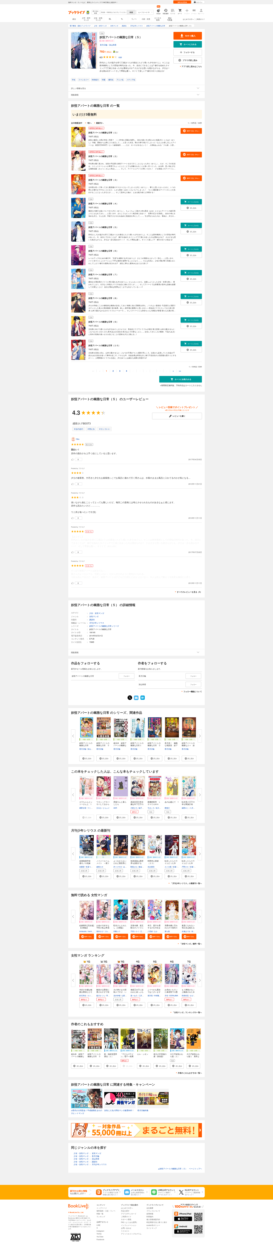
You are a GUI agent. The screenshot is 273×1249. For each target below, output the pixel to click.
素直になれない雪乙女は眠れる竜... (188, 927)
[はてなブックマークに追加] (142, 699)
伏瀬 (174, 866)
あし (125, 866)
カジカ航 (168, 866)
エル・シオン (142, 1054)
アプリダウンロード (128, 1213)
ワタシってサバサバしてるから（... (102, 804)
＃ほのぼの (78, 429)
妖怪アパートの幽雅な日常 (85, 744)
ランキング (101, 1216)
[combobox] (114, 12)
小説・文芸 (146, 19)
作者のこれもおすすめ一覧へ (190, 1072)
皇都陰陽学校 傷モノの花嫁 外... (85, 863)
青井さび (99, 931)
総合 (74, 19)
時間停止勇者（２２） (153, 861)
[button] (86, 758)
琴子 (108, 995)
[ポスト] (130, 697)
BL (110, 19)
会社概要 (149, 1208)
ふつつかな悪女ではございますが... (154, 992)
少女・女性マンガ (98, 19)
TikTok (99, 1233)
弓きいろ (151, 808)
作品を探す (125, 1211)
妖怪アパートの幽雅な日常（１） (103, 132)
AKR (115, 808)
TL (122, 19)
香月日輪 (103, 44)
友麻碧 (81, 866)
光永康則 (151, 866)
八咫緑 (150, 931)
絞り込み (95, 12)
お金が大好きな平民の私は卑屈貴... (102, 927)
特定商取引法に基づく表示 (156, 1222)
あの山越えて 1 (172, 802)
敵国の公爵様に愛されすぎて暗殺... (102, 992)
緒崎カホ (99, 866)
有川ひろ (159, 808)
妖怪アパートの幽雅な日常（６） (103, 250)
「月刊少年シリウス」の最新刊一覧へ (186, 883)
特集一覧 (100, 1213)
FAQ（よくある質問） (129, 1222)
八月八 (192, 808)
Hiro (77, 439)
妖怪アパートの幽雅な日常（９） (103, 321)
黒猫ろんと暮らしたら (119, 803)
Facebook (100, 1239)
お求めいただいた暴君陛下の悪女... (171, 992)
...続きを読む (111, 546)
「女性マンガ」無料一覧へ (191, 943)
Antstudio (83, 931)
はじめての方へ (188, 19)
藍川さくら (100, 995)
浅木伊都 (116, 995)
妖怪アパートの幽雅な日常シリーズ (104, 626)
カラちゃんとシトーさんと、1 (85, 803)
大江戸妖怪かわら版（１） (176, 1055)
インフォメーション (128, 1225)
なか (155, 931)
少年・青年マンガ (86, 19)
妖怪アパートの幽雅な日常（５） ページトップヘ (180, 1168)
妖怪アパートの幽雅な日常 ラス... (102, 745)
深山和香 (112, 44)
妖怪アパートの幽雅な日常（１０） (104, 345)
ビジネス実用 (157, 19)
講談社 (92, 619)
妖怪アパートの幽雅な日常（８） (103, 298)
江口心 (99, 808)
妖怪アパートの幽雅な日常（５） (103, 227)
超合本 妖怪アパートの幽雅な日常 (77, 1056)
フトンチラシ (92, 808)
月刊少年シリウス (96, 622)
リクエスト (125, 1231)
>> (180, 371)
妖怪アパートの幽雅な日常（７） (103, 274)
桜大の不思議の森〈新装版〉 (160, 1055)
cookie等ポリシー (153, 1225)
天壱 (166, 995)
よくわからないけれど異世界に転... (119, 863)
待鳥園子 (195, 931)
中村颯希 (157, 995)
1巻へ (89, 123)
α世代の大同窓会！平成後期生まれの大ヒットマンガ (86, 1112)
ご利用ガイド (200, 19)
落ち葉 (167, 931)
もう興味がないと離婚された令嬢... (188, 992)
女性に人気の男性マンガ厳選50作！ (119, 1110)
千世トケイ (135, 931)
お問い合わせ (126, 1228)
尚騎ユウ (116, 931)
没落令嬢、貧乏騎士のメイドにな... (137, 927)
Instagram (100, 1231)
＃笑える (91, 429)
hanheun (91, 931)
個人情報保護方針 (153, 1219)
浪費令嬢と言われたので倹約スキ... (171, 927)
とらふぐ (106, 808)
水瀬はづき (186, 931)
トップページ (102, 1208)
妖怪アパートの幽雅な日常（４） (103, 203)
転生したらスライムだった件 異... (188, 863)
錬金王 (141, 866)
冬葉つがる (90, 866)
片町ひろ (134, 808)
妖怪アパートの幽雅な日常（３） (103, 179)
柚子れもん (143, 808)
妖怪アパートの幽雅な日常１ (137, 744)
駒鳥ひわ (134, 866)
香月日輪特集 (142, 1110)
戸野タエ (185, 866)
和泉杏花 (185, 995)
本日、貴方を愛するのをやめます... (154, 927)
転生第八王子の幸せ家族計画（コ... (188, 804)
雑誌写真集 (169, 19)
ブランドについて (153, 1211)
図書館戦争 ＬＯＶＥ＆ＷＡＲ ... (154, 804)
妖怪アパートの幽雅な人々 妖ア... (188, 745)
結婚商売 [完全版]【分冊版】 (86, 926)
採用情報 (149, 1213)
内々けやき (117, 866)
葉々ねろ (134, 995)
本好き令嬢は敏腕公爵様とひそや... (85, 992)
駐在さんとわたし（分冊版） (119, 926)
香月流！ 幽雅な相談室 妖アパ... (171, 745)
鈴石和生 (82, 995)
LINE (98, 1225)
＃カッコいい (104, 429)
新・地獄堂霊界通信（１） (110, 1055)
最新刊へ (100, 123)
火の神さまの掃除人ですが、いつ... (119, 992)
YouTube (100, 1236)
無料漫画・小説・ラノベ (106, 1211)
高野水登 (82, 808)
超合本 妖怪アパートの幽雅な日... (119, 745)
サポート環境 (126, 1219)
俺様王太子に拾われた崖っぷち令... (137, 992)
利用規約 (149, 1216)
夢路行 (167, 808)
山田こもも (126, 995)
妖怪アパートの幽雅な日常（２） (103, 156)
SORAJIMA (173, 995)
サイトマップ (151, 1228)
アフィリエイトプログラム (131, 1233)
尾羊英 (150, 995)
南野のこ (185, 808)
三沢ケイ (142, 995)
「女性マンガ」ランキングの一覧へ (187, 1012)
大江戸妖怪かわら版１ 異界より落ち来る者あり (193, 1057)
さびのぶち (194, 995)
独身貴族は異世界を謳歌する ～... (137, 863)
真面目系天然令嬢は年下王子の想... (137, 804)
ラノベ (133, 19)
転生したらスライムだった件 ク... (171, 863)
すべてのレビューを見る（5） (189, 592)
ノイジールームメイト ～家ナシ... (102, 863)
